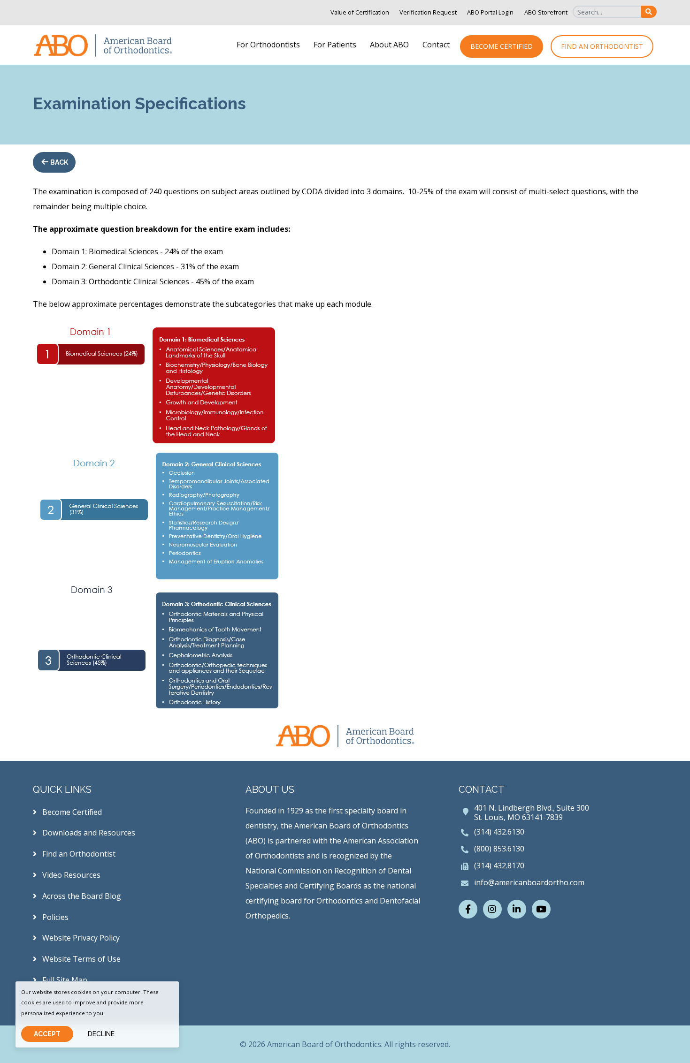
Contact (436, 44)
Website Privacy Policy (80, 938)
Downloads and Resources (87, 833)
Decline (101, 1034)
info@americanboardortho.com (529, 882)
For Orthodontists (268, 44)
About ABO (389, 44)
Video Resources (70, 875)
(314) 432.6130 (499, 832)
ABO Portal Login (490, 12)
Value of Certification (359, 12)
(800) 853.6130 (499, 848)
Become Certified (501, 46)
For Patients (335, 44)
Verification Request (428, 12)
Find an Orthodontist (602, 46)
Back (58, 162)
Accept (47, 1034)
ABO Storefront (545, 12)
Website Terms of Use (80, 959)
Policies (54, 917)
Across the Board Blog (80, 896)
